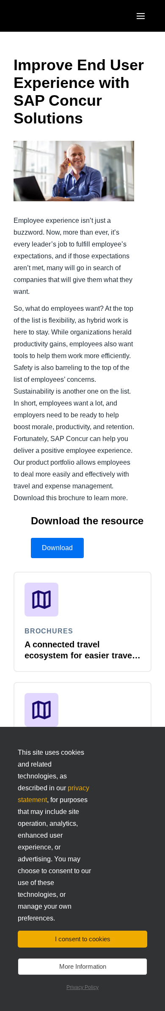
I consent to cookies (82, 939)
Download (57, 547)
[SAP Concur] (53, 16)
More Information (82, 966)
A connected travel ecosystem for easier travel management (80, 655)
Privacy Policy (82, 987)
